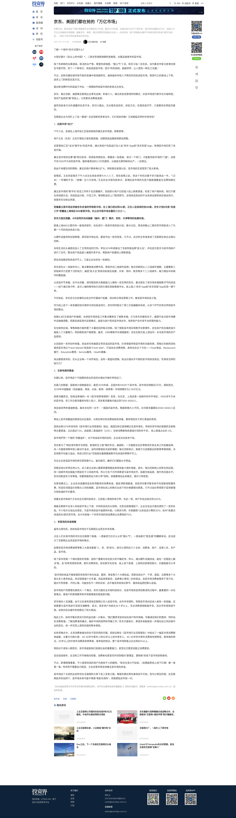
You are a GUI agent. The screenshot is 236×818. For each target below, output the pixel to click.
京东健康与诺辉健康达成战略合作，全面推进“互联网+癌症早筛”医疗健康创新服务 (157, 713)
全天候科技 (93, 42)
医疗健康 (98, 3)
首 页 (39, 11)
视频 (115, 3)
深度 (56, 3)
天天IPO (70, 3)
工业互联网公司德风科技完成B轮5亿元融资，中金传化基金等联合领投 (94, 713)
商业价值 (126, 359)
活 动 (39, 28)
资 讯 (39, 17)
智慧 (92, 445)
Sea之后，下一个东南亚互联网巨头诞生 (93, 745)
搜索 (72, 795)
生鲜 (65, 699)
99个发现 (124, 3)
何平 (70, 617)
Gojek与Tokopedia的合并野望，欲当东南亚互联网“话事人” (157, 745)
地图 (72, 802)
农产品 (59, 98)
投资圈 (39, 22)
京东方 (57, 218)
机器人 (88, 3)
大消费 (108, 3)
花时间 (132, 75)
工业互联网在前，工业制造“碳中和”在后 (93, 729)
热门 (62, 3)
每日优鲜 (65, 94)
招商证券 (75, 396)
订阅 (72, 805)
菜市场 (57, 699)
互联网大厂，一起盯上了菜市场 (154, 728)
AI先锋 (80, 3)
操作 (72, 610)
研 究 (39, 33)
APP (178, 3)
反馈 (72, 798)
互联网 (73, 699)
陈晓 (101, 56)
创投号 (39, 39)
